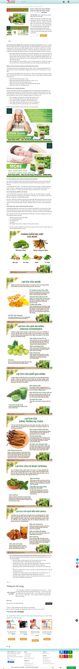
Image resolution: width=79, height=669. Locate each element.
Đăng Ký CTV (31, 665)
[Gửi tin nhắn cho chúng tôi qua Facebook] (77, 563)
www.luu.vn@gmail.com (11, 659)
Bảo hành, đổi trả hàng (46, 660)
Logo (48, 653)
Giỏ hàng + (43, 35)
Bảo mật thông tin (46, 658)
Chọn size (44, 663)
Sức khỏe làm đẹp (16, 617)
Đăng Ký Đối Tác (32, 658)
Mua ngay (71, 667)
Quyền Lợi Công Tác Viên (28, 663)
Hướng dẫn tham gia (27, 653)
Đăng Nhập (26, 658)
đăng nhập (13, 603)
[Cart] (63, 1)
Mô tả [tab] (9, 41)
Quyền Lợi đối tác (27, 656)
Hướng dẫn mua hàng (50, 663)
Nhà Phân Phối (13, 6)
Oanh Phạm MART (19, 6)
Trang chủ (8, 6)
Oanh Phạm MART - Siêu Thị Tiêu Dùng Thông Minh (24, 616)
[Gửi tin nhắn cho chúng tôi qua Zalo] (77, 560)
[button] (9, 646)
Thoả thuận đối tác (27, 655)
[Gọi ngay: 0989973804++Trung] (77, 566)
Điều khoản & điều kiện (47, 657)
